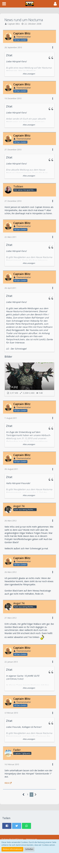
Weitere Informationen (12, 849)
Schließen (29, 849)
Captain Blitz (14, 23)
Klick (7, 782)
